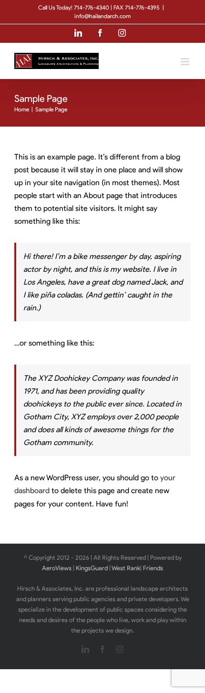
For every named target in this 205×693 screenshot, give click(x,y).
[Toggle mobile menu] (186, 62)
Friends (153, 568)
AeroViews (57, 568)
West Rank (126, 568)
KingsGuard (92, 568)
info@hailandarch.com (102, 16)
